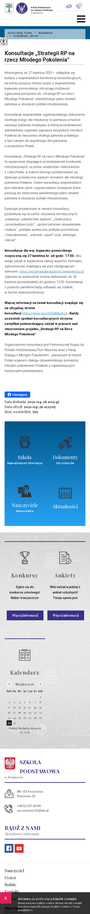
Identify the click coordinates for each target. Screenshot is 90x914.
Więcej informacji (25, 615)
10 (14, 707)
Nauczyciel (14, 870)
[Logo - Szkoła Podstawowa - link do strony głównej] (31, 8)
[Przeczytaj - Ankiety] (65, 557)
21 (35, 712)
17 (14, 712)
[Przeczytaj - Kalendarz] (25, 655)
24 (14, 717)
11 (19, 707)
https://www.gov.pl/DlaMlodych (45, 313)
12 (25, 707)
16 (9, 712)
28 (35, 717)
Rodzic (11, 884)
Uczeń (10, 877)
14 (35, 707)
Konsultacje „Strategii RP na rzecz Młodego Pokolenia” (39, 56)
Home (28, 32)
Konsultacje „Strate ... (25, 35)
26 (24, 717)
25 (19, 717)
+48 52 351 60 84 (80, 6)
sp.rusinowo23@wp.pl (71, 6)
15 (40, 707)
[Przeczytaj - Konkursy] (25, 557)
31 (14, 723)
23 (9, 717)
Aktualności (43, 32)
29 (40, 717)
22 (40, 712)
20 (29, 712)
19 (25, 712)
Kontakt (12, 891)
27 (30, 717)
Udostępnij (19, 394)
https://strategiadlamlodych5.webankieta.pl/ (51, 271)
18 (19, 712)
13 (30, 707)
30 (9, 723)
